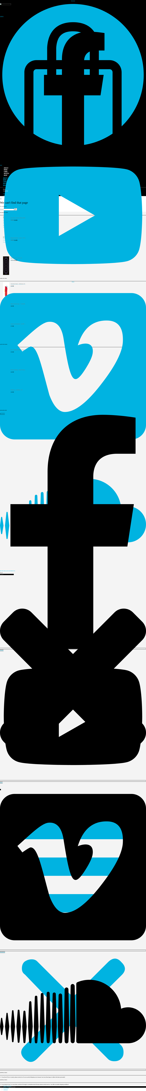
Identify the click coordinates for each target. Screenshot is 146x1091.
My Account (6, 1087)
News (5, 169)
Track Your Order (7, 1086)
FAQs (4, 189)
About (6, 168)
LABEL (6, 171)
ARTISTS (6, 173)
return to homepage (11, 206)
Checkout (5, 1089)
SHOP (5, 175)
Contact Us (5, 190)
